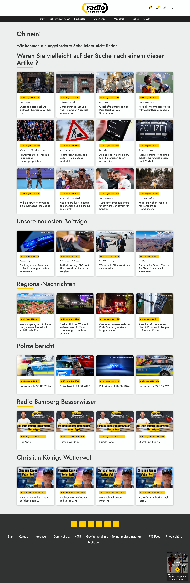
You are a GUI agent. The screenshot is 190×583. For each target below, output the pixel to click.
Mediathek (119, 18)
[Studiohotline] (45, 7)
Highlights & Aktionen (59, 18)
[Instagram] (29, 7)
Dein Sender (100, 18)
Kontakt (146, 18)
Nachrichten (80, 18)
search (171, 7)
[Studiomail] (40, 7)
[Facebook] (24, 7)
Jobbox (135, 18)
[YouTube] (35, 7)
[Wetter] (164, 7)
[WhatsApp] (19, 7)
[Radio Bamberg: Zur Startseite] (95, 8)
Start (42, 18)
